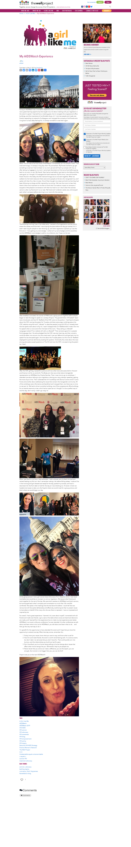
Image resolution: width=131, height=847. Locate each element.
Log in (100, 2)
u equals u (22, 756)
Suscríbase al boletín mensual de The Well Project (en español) (97, 147)
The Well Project (24, 750)
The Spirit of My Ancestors (92, 68)
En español (79, 11)
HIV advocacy (23, 732)
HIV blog (22, 737)
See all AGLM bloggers (103, 228)
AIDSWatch (23, 723)
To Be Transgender (90, 76)
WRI (57, 11)
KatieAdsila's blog (25, 773)
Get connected (91, 2)
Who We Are (25, 11)
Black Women (89, 63)
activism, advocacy (25, 767)
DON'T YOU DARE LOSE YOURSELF (95, 177)
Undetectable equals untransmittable (31, 754)
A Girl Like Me (48, 11)
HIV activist (23, 730)
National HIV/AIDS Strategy (28, 745)
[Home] (44, 2)
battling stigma (24, 769)
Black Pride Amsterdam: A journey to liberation (98, 180)
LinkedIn (87, 7)
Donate (106, 11)
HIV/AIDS (22, 728)
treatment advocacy (25, 761)
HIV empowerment (25, 739)
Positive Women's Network (28, 748)
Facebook (82, 7)
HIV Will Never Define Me (92, 66)
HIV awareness (24, 734)
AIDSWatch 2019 (24, 726)
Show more (106, 226)
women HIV (23, 759)
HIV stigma (22, 743)
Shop (108, 2)
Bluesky (91, 7)
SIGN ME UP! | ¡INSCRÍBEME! (91, 156)
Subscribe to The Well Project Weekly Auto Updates (97, 140)
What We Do (37, 11)
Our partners (67, 11)
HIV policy (22, 741)
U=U (20, 752)
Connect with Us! (92, 11)
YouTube (89, 7)
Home (21, 13)
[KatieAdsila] (49, 63)
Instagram (84, 7)
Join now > (87, 54)
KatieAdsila (39, 67)
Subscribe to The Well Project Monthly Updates (98, 133)
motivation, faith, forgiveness (28, 771)
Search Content (110, 6)
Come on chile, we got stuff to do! (94, 185)
